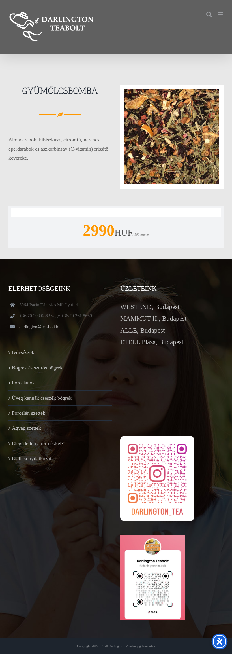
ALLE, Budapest (142, 330)
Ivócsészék (23, 352)
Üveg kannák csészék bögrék (42, 398)
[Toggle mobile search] (209, 14)
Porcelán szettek (28, 413)
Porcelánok (23, 383)
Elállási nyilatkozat (31, 458)
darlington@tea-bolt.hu (40, 326)
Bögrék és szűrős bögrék (37, 368)
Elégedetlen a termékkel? (38, 443)
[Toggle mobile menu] (221, 14)
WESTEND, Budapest (149, 306)
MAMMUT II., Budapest (153, 318)
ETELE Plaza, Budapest (151, 342)
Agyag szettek (26, 428)
